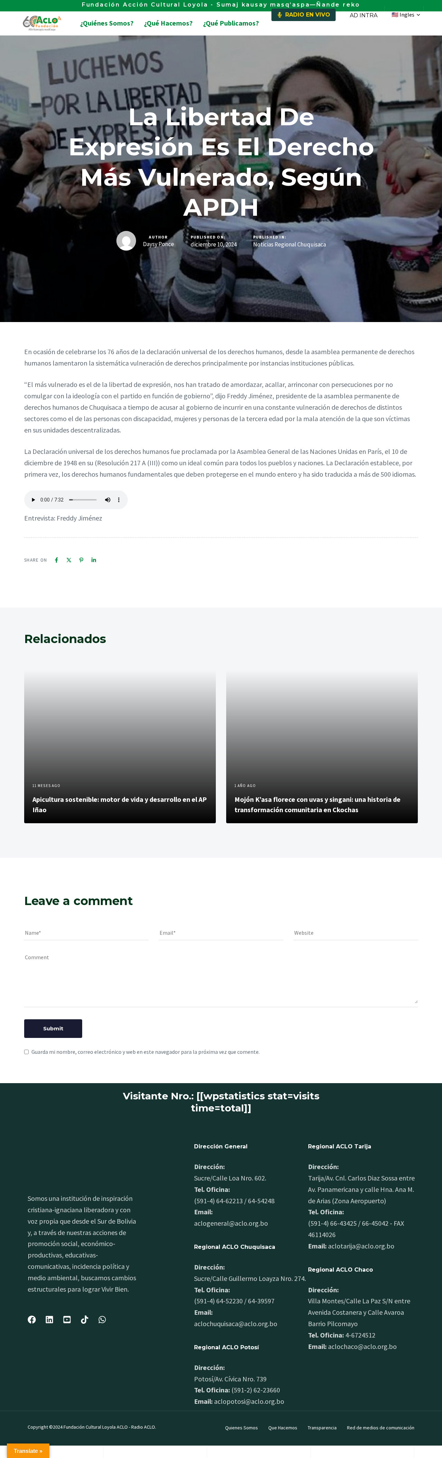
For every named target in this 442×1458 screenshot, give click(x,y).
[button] (406, 14)
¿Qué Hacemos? (168, 23)
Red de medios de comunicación (380, 1428)
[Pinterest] (81, 560)
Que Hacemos (282, 1428)
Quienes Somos (241, 1428)
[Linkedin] (93, 560)
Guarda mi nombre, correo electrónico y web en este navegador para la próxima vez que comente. (145, 1051)
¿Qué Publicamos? (231, 23)
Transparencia (322, 1428)
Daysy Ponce (158, 244)
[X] (68, 560)
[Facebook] (56, 560)
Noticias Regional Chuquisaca (289, 244)
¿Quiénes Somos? (107, 23)
